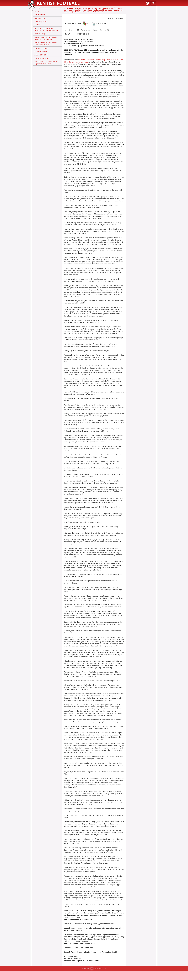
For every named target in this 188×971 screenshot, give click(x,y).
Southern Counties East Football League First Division (45, 44)
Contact (37, 25)
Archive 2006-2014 (41, 55)
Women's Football (40, 51)
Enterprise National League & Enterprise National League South (46, 29)
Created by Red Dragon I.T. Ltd (94, 968)
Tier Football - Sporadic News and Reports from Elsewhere (46, 63)
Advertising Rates (40, 21)
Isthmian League (40, 34)
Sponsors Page (39, 18)
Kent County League (41, 48)
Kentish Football (58, 3)
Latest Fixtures (39, 15)
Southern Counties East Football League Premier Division (45, 38)
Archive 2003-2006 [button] (42, 58)
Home (36, 11)
